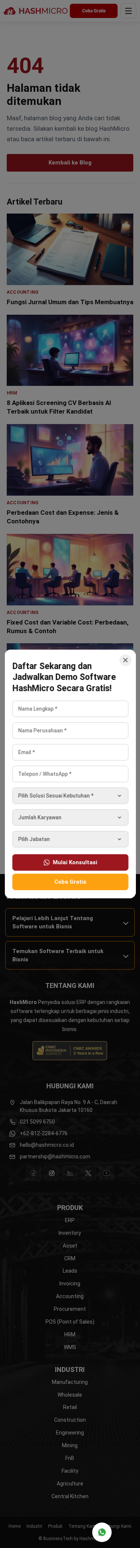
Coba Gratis (70, 882)
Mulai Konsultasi (74, 862)
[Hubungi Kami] (102, 1532)
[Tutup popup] (125, 660)
